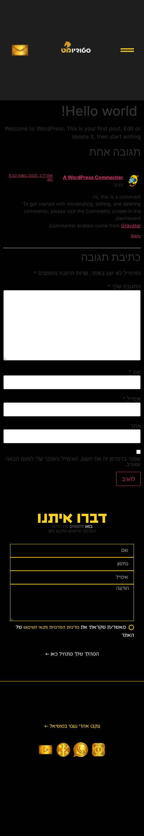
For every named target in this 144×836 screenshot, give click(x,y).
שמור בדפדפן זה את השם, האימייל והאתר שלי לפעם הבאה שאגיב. (73, 461)
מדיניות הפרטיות (63, 627)
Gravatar (131, 225)
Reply (136, 235)
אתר (136, 426)
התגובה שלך (124, 286)
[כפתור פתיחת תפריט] (127, 50)
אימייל (132, 398)
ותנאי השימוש (35, 627)
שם (135, 372)
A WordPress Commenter (93, 177)
